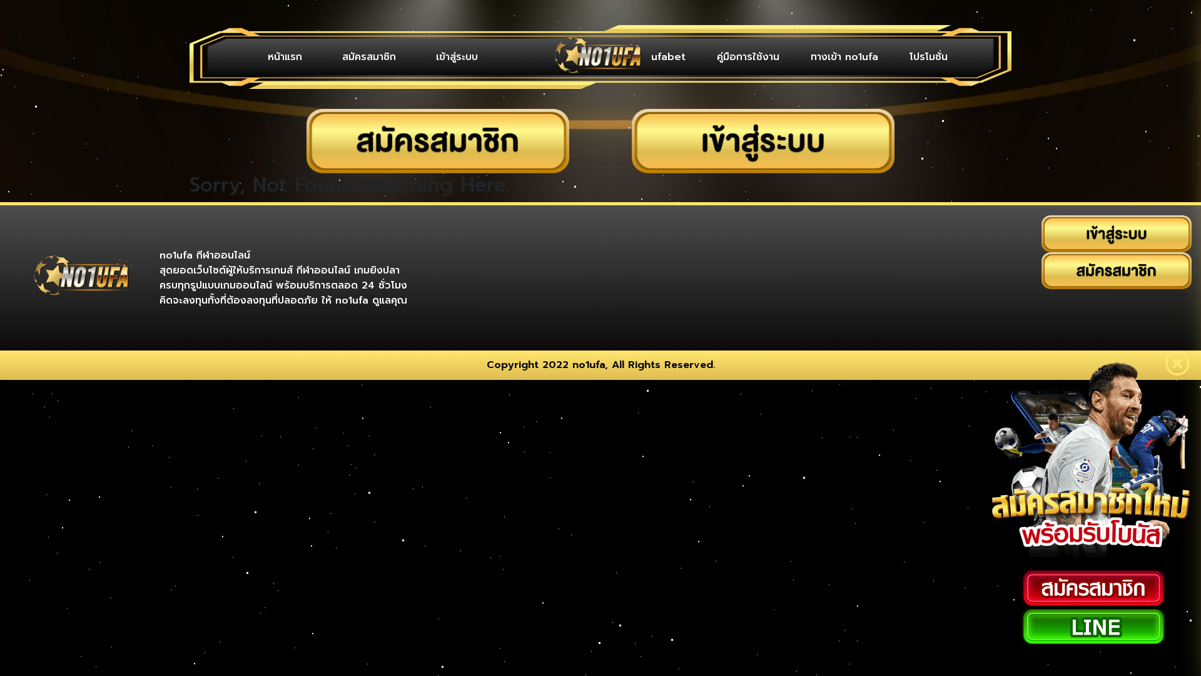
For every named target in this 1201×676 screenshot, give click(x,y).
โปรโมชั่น (935, 56)
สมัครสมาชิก (337, 56)
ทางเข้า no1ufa (863, 56)
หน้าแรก (274, 56)
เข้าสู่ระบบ (404, 56)
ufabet (712, 56)
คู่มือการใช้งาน (779, 56)
